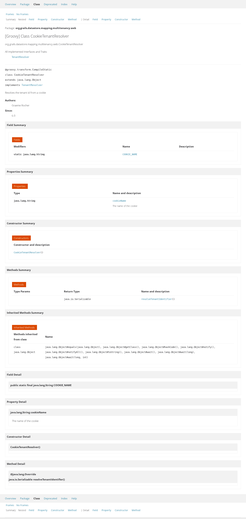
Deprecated (50, 4)
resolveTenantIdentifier (156, 299)
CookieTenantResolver (27, 252)
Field (31, 19)
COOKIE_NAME (129, 154)
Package (24, 4)
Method (72, 19)
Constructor (57, 19)
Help (74, 4)
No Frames (22, 14)
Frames (10, 14)
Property (42, 19)
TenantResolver (20, 57)
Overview (10, 4)
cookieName (119, 200)
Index (64, 4)
